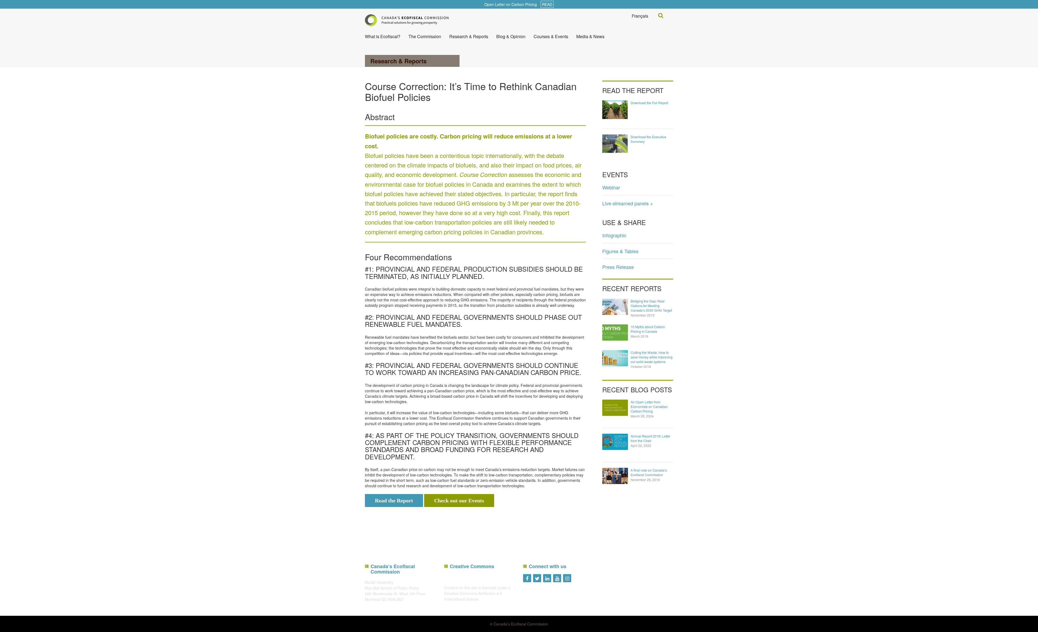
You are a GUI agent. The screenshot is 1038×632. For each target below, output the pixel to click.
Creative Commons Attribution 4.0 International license (473, 596)
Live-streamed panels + (627, 203)
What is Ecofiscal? (382, 36)
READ (547, 4)
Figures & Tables (620, 251)
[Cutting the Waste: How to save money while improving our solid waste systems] (615, 358)
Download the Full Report (649, 102)
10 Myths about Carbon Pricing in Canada (648, 329)
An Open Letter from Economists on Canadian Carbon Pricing (649, 406)
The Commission (424, 36)
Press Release (618, 266)
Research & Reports (468, 36)
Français (640, 16)
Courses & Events (551, 36)
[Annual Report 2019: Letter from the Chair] (615, 442)
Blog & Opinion (510, 36)
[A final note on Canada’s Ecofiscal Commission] (615, 476)
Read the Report (394, 500)
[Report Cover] (615, 109)
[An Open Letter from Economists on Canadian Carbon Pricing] (615, 408)
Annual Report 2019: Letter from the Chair (650, 438)
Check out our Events (459, 500)
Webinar (611, 187)
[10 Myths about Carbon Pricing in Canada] (615, 332)
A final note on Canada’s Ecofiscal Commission (649, 472)
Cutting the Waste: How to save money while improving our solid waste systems (652, 357)
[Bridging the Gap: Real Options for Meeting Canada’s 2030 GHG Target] (615, 307)
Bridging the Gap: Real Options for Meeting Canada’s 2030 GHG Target (651, 305)
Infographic (614, 235)
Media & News (590, 36)
